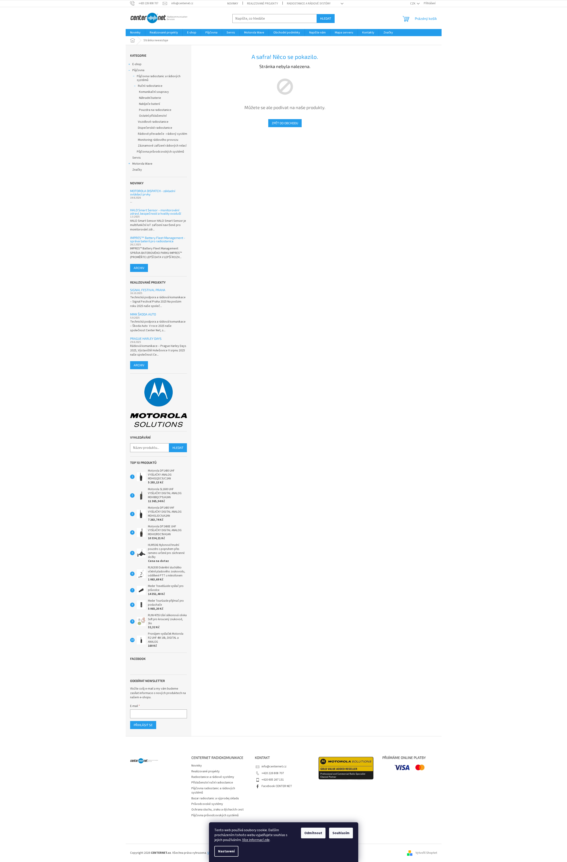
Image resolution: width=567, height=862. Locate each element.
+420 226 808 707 (273, 773)
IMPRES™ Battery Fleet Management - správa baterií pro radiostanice (157, 239)
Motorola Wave (142, 164)
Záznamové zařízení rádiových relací (162, 145)
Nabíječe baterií (149, 104)
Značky (137, 170)
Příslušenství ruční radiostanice (212, 782)
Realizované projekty (262, 4)
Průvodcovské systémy (207, 804)
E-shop (136, 64)
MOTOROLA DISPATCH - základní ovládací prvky (152, 192)
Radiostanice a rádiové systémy (309, 4)
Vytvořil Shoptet (426, 853)
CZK (413, 4)
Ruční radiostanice (150, 86)
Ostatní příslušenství (153, 116)
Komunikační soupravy (154, 92)
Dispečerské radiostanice (155, 128)
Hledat (325, 18)
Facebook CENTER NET (277, 786)
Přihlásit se (143, 725)
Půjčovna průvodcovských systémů (160, 151)
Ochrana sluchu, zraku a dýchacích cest (217, 809)
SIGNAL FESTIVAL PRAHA (147, 290)
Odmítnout (313, 833)
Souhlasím (341, 833)
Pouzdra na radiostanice (155, 110)
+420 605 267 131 (273, 779)
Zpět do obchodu (285, 123)
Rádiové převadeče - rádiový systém (162, 134)
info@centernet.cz (274, 766)
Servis (136, 157)
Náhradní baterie (150, 98)
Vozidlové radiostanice (153, 122)
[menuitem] (135, 32)
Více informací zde (256, 839)
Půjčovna (138, 70)
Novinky (232, 4)
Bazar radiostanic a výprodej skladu (215, 798)
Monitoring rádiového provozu (158, 140)
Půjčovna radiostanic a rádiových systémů (158, 78)
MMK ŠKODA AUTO (143, 314)
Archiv (139, 268)
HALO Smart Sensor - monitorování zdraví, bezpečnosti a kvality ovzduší (155, 211)
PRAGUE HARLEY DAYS (146, 338)
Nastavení (226, 851)
